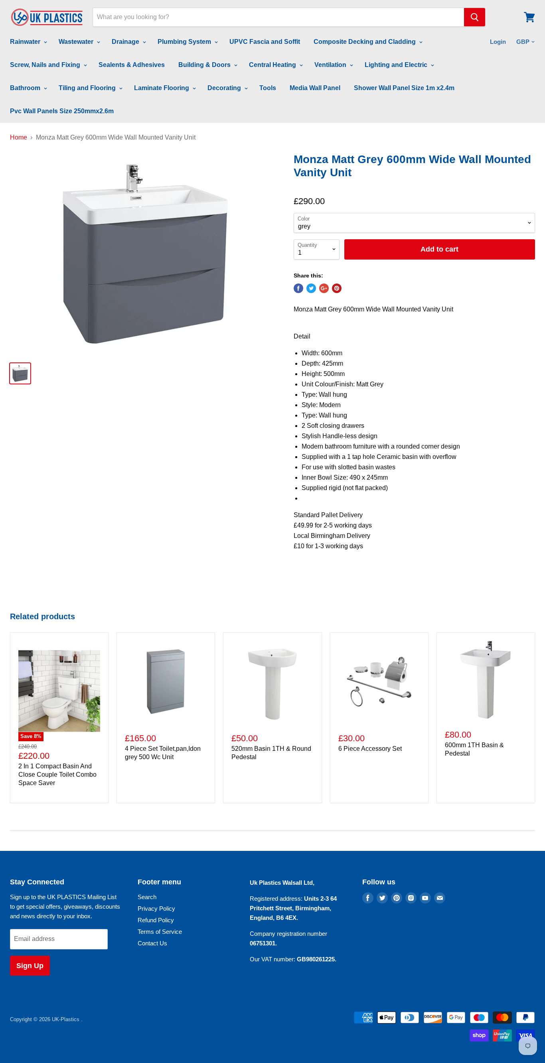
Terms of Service (160, 931)
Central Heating (273, 64)
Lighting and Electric (397, 64)
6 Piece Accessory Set (370, 748)
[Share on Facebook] (298, 288)
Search (147, 897)
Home (18, 137)
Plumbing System (185, 41)
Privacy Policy (156, 908)
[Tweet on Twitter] (311, 288)
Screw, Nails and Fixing (46, 64)
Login (498, 41)
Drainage (126, 41)
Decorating (225, 88)
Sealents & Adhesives (132, 64)
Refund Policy (156, 920)
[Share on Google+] (324, 288)
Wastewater (77, 41)
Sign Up (29, 966)
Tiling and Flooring (88, 88)
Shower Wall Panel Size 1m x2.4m (404, 88)
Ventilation (331, 64)
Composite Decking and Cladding (365, 41)
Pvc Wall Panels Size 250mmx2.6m (62, 111)
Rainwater (26, 41)
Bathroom (26, 88)
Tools (267, 88)
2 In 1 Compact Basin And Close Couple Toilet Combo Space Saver (57, 774)
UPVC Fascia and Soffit (264, 41)
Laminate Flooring (162, 88)
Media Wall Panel (315, 88)
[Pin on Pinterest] (337, 288)
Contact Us (152, 943)
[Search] (474, 17)
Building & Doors (205, 64)
